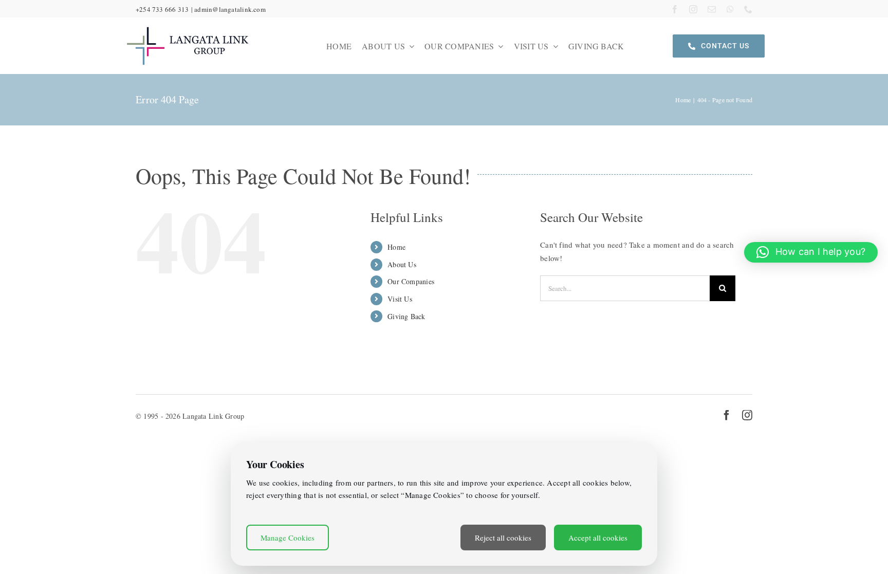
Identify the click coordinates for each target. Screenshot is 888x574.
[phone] (748, 9)
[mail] (712, 9)
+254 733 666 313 (162, 9)
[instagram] (693, 9)
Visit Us (399, 299)
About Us (401, 264)
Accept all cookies (597, 537)
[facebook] (675, 9)
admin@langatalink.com (230, 9)
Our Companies (410, 281)
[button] (811, 252)
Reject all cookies (503, 537)
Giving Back (406, 316)
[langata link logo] (187, 27)
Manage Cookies (287, 537)
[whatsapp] (730, 9)
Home (396, 247)
